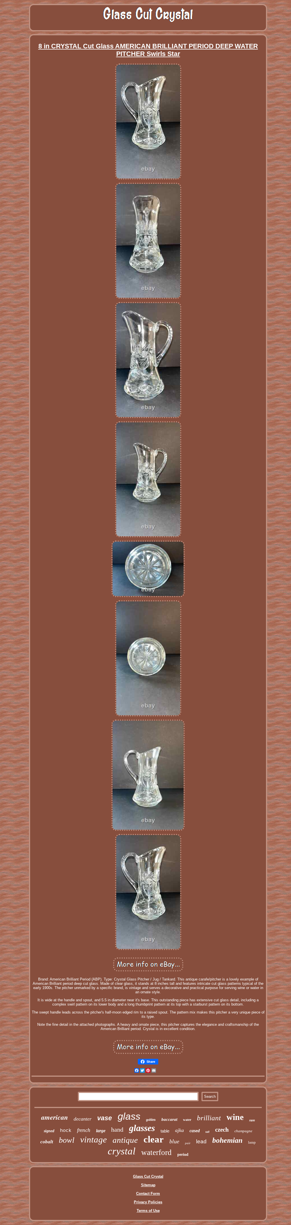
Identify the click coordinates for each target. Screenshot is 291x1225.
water (187, 1120)
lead (201, 1141)
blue (174, 1141)
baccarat (169, 1119)
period (182, 1154)
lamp (252, 1142)
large (100, 1130)
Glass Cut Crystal (148, 1176)
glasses (142, 1128)
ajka (179, 1130)
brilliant (209, 1118)
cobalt (46, 1141)
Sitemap (148, 1185)
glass (129, 1116)
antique (125, 1139)
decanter (83, 1119)
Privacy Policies (148, 1202)
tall (207, 1131)
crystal (122, 1151)
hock (65, 1130)
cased (195, 1130)
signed (49, 1131)
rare (252, 1120)
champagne (243, 1131)
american (54, 1117)
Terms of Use (148, 1210)
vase (104, 1118)
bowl (66, 1140)
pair (187, 1143)
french (83, 1130)
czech (222, 1129)
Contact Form (148, 1193)
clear (154, 1139)
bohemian (227, 1140)
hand (117, 1129)
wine (235, 1117)
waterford (156, 1152)
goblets (151, 1120)
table (165, 1131)
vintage (93, 1139)
